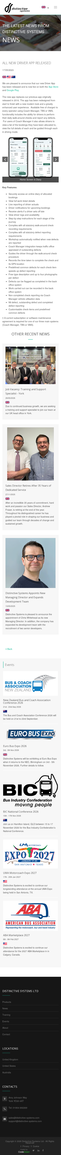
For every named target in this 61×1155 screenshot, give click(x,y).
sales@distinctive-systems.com (24, 1117)
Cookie (36, 1146)
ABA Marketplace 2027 (16, 935)
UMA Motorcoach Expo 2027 (19, 873)
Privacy (26, 1146)
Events (5, 1021)
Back (9, 648)
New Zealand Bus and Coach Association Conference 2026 (27, 701)
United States (9, 1065)
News (5, 1008)
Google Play (13, 90)
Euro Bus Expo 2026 (15, 746)
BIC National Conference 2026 (20, 811)
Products (6, 1001)
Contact (6, 1034)
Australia (6, 1072)
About (5, 1027)
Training (6, 1014)
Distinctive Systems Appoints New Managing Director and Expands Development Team (25, 597)
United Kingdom (10, 1059)
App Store (53, 86)
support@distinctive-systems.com (25, 1121)
